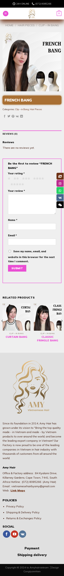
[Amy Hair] (32, 13)
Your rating (16, 173)
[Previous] (2, 328)
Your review (16, 190)
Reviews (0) (10, 133)
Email (12, 235)
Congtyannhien (32, 571)
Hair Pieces (26, 25)
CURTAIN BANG (16, 336)
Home (9, 25)
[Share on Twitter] (9, 116)
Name (12, 220)
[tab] (32, 133)
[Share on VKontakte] (17, 116)
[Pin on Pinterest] (13, 116)
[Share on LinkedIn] (21, 116)
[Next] (61, 328)
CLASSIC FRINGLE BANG (47, 338)
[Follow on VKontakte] (22, 534)
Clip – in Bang (49, 25)
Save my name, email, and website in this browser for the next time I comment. (31, 256)
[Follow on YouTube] (14, 534)
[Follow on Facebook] (6, 534)
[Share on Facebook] (4, 116)
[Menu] (5, 13)
